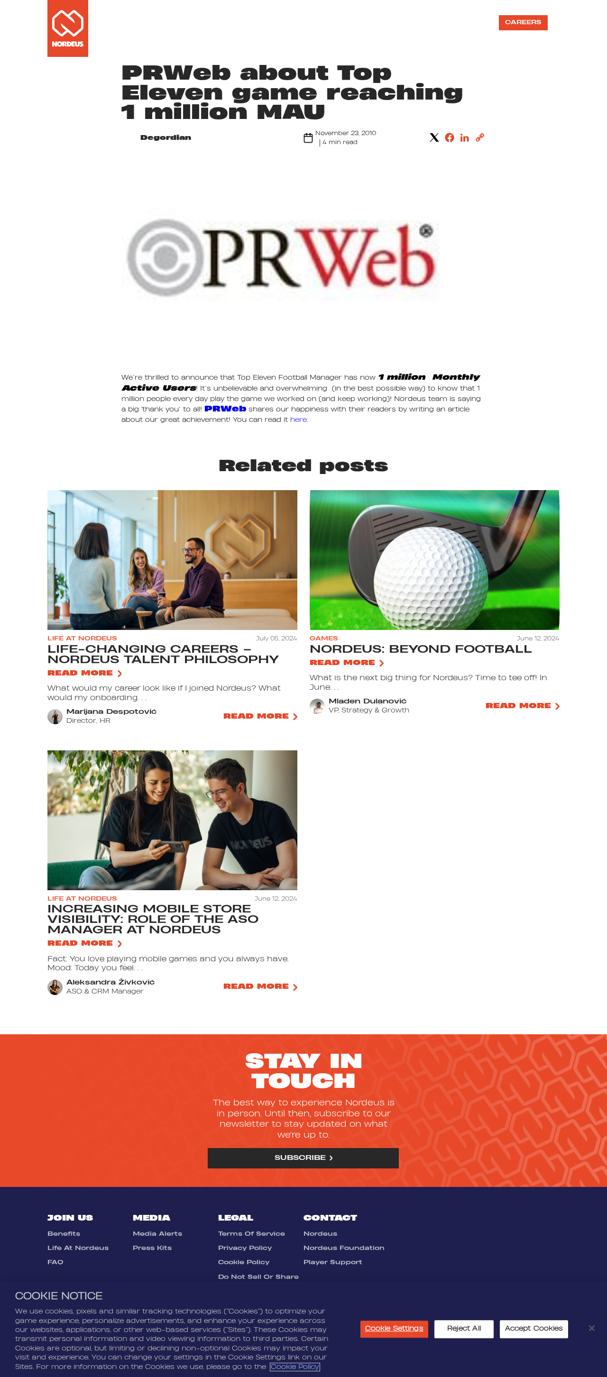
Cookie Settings (394, 1329)
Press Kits (152, 1248)
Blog (473, 22)
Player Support (333, 1262)
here (298, 420)
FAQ (55, 1262)
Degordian (165, 138)
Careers (523, 22)
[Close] (591, 1328)
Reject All (464, 1329)
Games (262, 22)
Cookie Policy (243, 1262)
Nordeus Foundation (344, 1248)
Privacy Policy (245, 1248)
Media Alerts (157, 1234)
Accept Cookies (534, 1329)
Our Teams (423, 22)
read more (80, 673)
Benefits (63, 1234)
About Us (211, 22)
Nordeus (320, 1234)
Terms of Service (251, 1234)
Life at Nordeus (338, 22)
